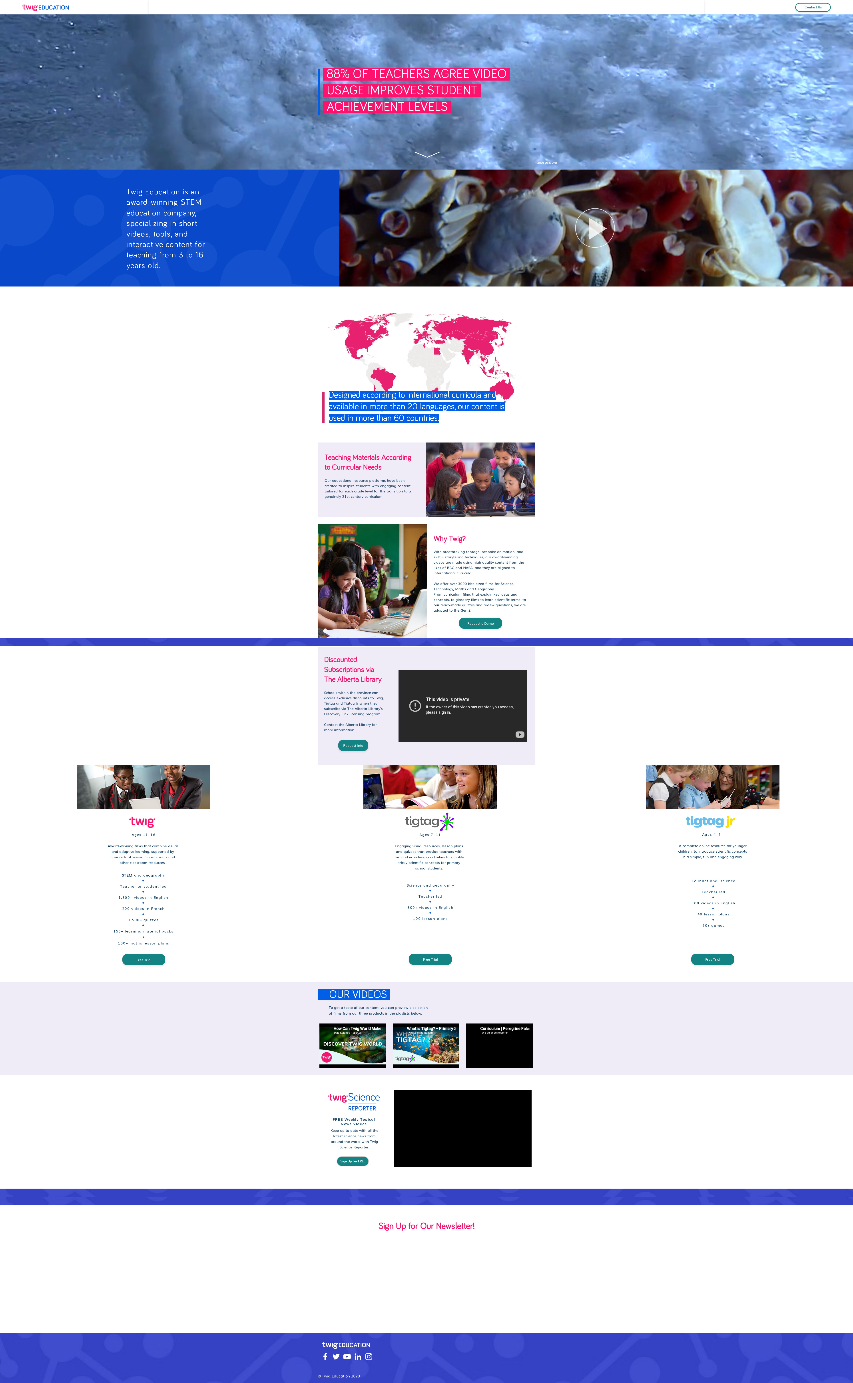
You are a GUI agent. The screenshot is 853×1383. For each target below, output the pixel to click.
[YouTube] (347, 1356)
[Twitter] (336, 1356)
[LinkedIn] (358, 1356)
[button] (595, 228)
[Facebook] (325, 1356)
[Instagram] (368, 1356)
